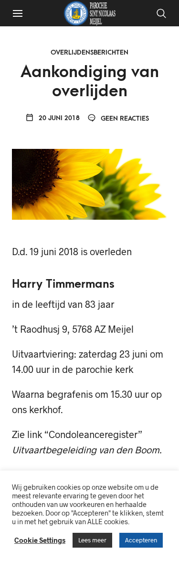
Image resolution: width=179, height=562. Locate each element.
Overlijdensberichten (89, 52)
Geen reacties (124, 118)
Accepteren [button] (141, 540)
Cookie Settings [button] (39, 540)
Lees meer (92, 540)
